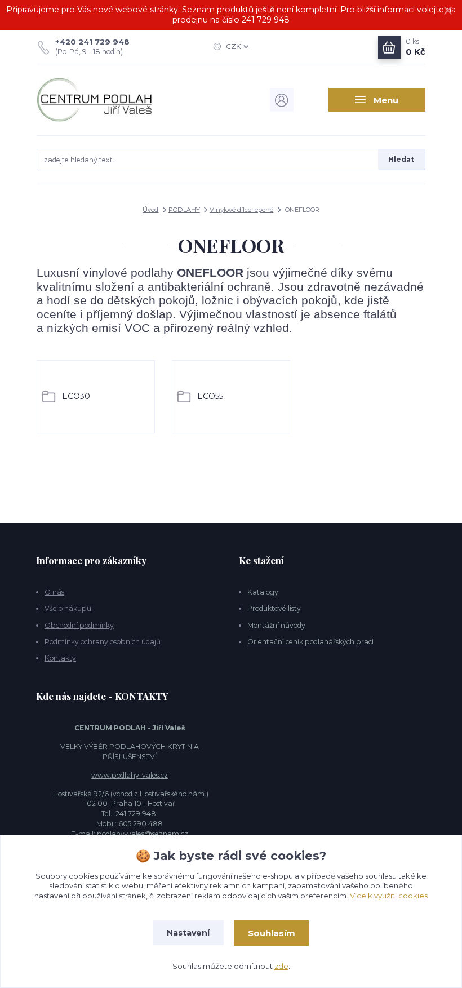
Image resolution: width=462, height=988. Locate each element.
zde (281, 966)
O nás (54, 592)
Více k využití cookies (389, 895)
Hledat (401, 159)
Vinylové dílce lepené (241, 210)
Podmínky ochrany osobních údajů (103, 641)
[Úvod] (95, 100)
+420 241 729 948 (92, 41)
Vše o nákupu (68, 608)
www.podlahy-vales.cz (129, 775)
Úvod (150, 210)
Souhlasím (271, 933)
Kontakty (60, 658)
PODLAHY (184, 210)
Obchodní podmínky (79, 625)
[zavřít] (448, 11)
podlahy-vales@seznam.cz (142, 834)
